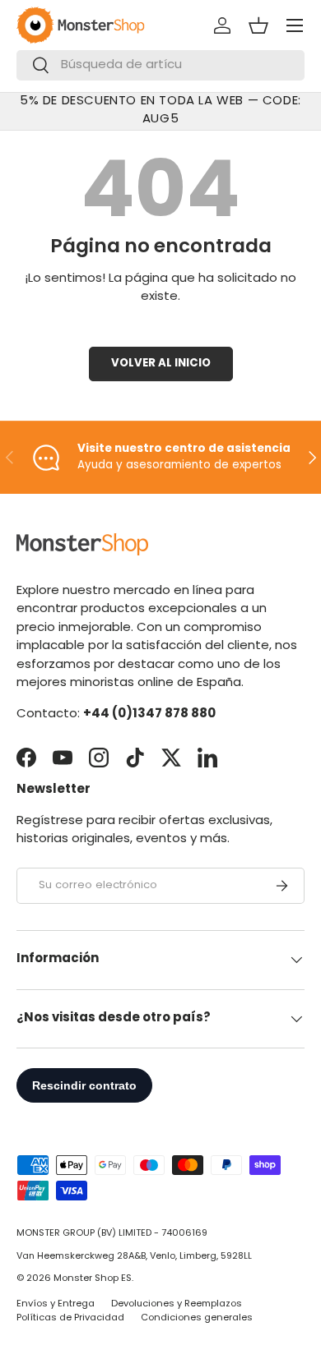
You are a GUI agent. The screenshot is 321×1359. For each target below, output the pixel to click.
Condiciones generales (197, 1318)
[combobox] (160, 65)
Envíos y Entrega (55, 1304)
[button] (258, 25)
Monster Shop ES (93, 1278)
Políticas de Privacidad (70, 1318)
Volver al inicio (161, 363)
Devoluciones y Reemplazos (176, 1304)
